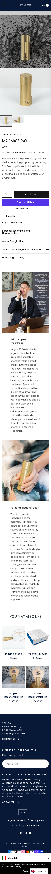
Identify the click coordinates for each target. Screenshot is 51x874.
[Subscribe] (45, 763)
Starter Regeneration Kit (37, 695)
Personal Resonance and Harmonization (16, 232)
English (39, 871)
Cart (43, 5)
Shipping (19, 152)
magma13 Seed (13, 653)
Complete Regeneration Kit (13, 695)
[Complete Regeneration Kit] (13, 677)
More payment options (25, 208)
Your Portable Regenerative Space (21, 249)
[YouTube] (30, 833)
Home (5, 134)
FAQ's (27, 820)
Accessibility (18, 825)
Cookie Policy (32, 825)
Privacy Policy (37, 820)
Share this (10, 216)
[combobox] (25, 858)
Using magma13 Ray (13, 257)
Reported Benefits (12, 223)
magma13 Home (15, 820)
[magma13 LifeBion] (37, 637)
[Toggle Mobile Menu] (5, 5)
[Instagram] (25, 833)
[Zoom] (25, 91)
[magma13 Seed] (13, 637)
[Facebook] (21, 833)
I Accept (25, 871)
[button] (10, 739)
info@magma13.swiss (13, 733)
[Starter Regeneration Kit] (37, 677)
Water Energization (13, 241)
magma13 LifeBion (37, 653)
